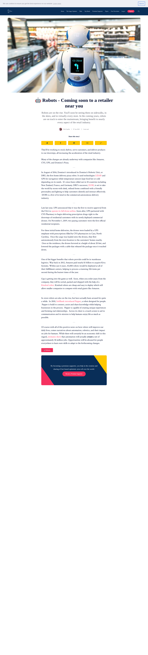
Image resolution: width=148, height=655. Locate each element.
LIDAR (98, 175)
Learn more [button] (57, 3)
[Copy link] (101, 143)
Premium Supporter (97, 11)
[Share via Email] (87, 143)
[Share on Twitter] (47, 143)
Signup (131, 11)
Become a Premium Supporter (74, 374)
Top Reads (87, 11)
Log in (123, 11)
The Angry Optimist (71, 11)
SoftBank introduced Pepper (68, 301)
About (62, 11)
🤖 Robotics (47, 350)
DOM (91, 185)
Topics (107, 11)
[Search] (138, 11)
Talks (80, 11)
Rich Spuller (66, 129)
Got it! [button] (141, 3)
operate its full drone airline (64, 211)
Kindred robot (47, 285)
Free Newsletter (115, 11)
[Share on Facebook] (60, 143)
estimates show (54, 336)
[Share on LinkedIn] (74, 143)
